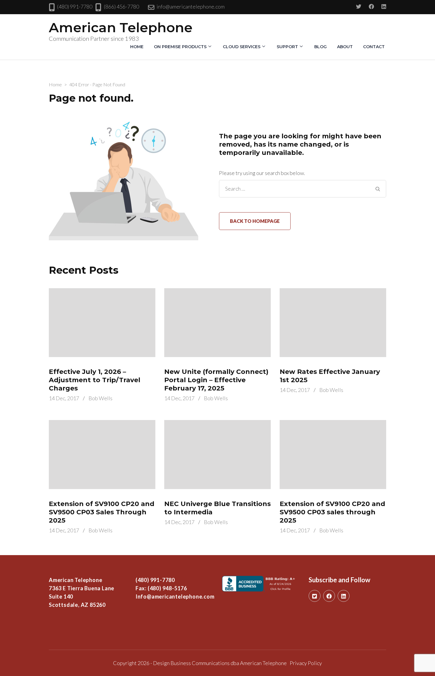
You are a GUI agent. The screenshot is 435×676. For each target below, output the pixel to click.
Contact (374, 46)
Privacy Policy (306, 663)
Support (287, 46)
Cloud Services (241, 46)
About (345, 46)
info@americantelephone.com (191, 6)
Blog (320, 46)
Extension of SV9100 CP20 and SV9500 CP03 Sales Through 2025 (101, 512)
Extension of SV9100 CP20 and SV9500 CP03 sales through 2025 (332, 512)
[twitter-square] (314, 596)
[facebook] (329, 596)
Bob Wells (100, 398)
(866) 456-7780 (121, 6)
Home (137, 46)
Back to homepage (255, 221)
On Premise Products (180, 46)
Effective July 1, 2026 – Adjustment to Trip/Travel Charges (94, 380)
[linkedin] (343, 596)
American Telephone (120, 27)
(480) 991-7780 (74, 6)
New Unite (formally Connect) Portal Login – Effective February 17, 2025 (216, 380)
